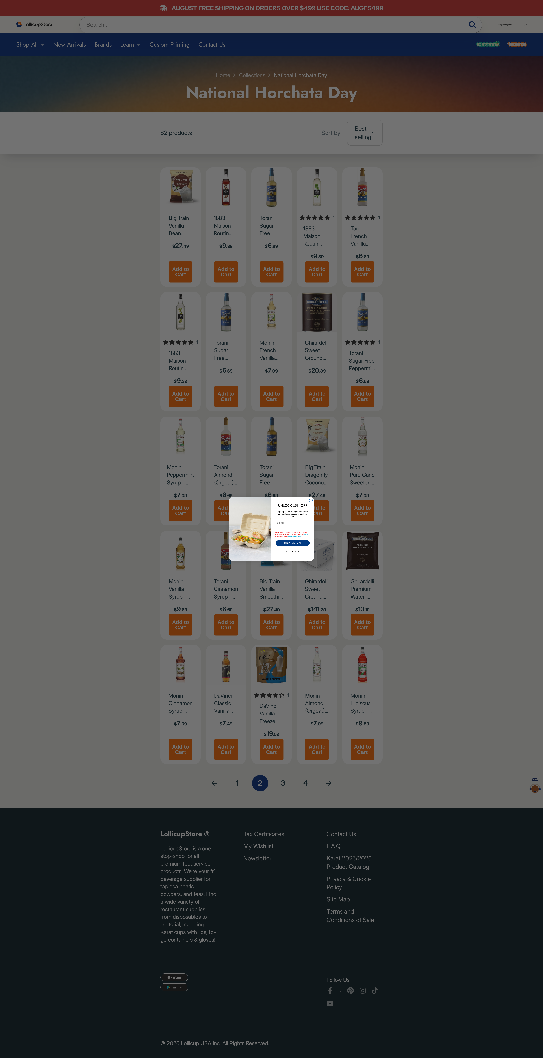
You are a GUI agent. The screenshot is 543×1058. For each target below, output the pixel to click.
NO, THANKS (292, 552)
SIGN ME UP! (292, 543)
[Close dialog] (311, 500)
